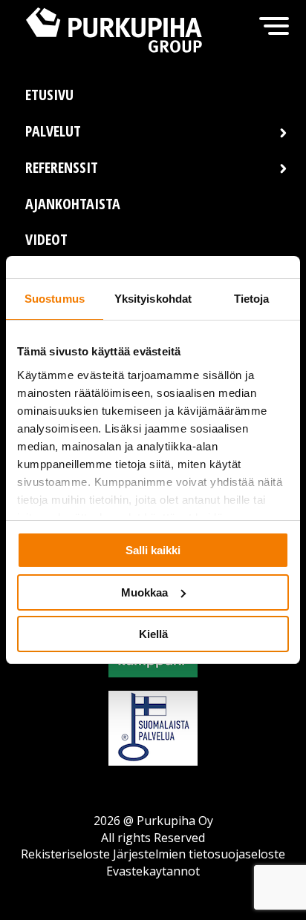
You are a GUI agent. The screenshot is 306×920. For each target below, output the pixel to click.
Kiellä (153, 634)
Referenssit (61, 167)
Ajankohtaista (72, 204)
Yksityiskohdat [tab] (153, 298)
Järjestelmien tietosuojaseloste (199, 854)
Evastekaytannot (153, 871)
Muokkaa (144, 592)
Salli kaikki (153, 550)
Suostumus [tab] (55, 298)
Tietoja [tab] (252, 298)
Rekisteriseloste (65, 854)
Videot (46, 239)
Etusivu (49, 95)
